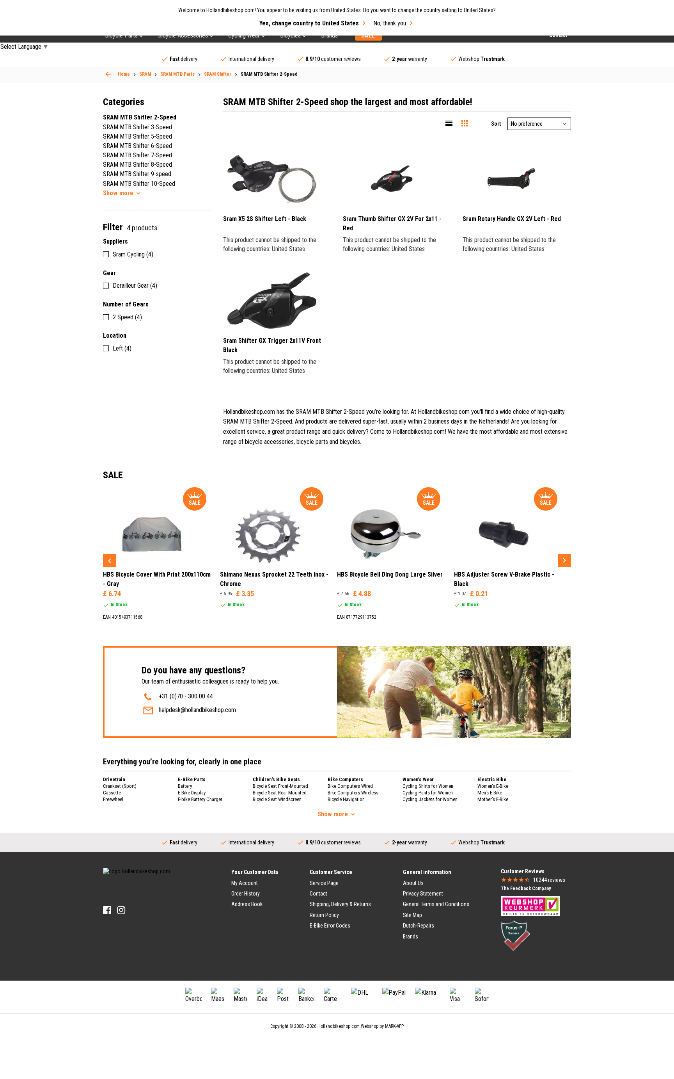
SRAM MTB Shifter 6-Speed (137, 146)
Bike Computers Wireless (353, 793)
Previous (109, 560)
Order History (245, 893)
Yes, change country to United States (309, 23)
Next (564, 560)
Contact (318, 893)
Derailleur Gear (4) (135, 285)
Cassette (112, 793)
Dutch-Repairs (418, 925)
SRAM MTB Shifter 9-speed (137, 174)
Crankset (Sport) (120, 786)
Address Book (247, 904)
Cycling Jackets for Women (430, 799)
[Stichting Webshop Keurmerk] (530, 906)
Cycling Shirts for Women (428, 786)
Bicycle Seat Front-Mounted (280, 786)
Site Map (412, 915)
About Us (413, 883)
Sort (496, 124)
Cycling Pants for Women (428, 793)
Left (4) (122, 348)
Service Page (324, 883)
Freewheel (113, 799)
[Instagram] (121, 910)
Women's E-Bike (492, 786)
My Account (244, 883)
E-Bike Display (192, 793)
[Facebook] (107, 910)
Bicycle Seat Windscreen (277, 799)
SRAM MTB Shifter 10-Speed (139, 183)
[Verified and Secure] (515, 935)
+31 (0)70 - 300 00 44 (186, 696)
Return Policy (324, 915)
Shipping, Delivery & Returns (340, 904)
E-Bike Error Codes (330, 925)
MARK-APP (394, 1026)
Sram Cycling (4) (133, 254)
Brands (410, 936)
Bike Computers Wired (350, 786)
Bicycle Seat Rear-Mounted (280, 793)
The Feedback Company (526, 888)
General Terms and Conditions (436, 904)
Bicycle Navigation (346, 799)
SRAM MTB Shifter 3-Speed (137, 127)
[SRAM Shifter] (108, 74)
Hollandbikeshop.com (338, 1026)
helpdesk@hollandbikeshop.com (197, 710)
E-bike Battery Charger (200, 799)
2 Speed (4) (127, 317)
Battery (185, 786)
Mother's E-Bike (492, 799)
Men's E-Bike (489, 793)
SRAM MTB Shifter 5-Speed (137, 136)
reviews (549, 880)
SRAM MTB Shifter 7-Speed (137, 155)
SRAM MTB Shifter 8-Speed (137, 164)
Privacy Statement (423, 893)
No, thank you (389, 23)
